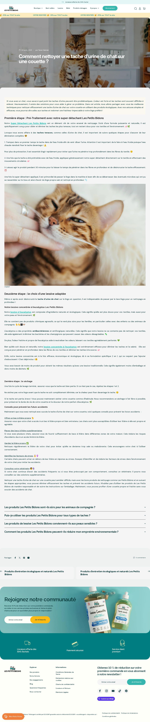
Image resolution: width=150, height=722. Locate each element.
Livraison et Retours (63, 688)
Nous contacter (35, 692)
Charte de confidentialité (65, 684)
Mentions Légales (62, 692)
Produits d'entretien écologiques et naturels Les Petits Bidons (34, 573)
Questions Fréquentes (38, 688)
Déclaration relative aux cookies (64, 679)
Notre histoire (35, 676)
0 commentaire (141, 558)
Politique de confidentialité (111, 713)
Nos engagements (36, 680)
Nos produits (34, 672)
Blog (31, 684)
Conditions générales (109, 716)
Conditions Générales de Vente (65, 673)
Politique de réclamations (129, 713)
